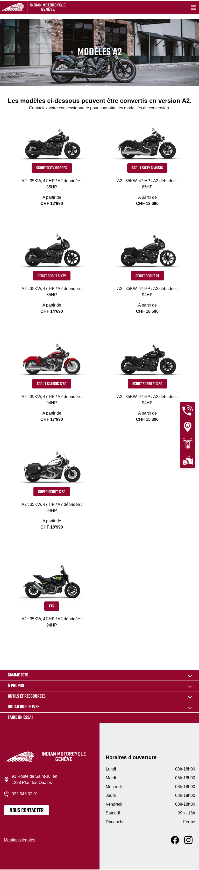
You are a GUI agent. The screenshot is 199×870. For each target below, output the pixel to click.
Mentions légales (19, 840)
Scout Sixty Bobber (51, 168)
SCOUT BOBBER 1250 (147, 384)
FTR (51, 606)
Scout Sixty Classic (147, 168)
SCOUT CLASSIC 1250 (52, 384)
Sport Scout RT (147, 276)
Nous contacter (27, 810)
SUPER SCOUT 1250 (52, 492)
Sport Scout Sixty (52, 276)
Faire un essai (20, 717)
